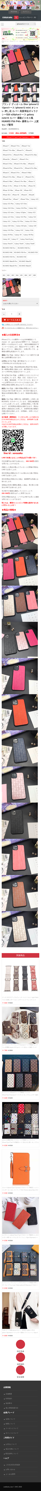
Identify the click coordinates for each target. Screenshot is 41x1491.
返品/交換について (12, 1449)
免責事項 (8, 1403)
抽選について (10, 1424)
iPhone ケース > (14, 41)
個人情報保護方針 (11, 1408)
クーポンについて (11, 1428)
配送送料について (11, 1453)
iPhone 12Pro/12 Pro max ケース (28, 41)
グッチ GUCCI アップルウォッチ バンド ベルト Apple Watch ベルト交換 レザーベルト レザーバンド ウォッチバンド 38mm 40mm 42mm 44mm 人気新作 (20, 1000)
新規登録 (14, 11)
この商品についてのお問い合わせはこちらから (18, 324)
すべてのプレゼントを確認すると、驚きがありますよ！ (21, 328)
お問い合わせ (10, 1469)
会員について (10, 1419)
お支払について (11, 1444)
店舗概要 (8, 1394)
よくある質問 (10, 1474)
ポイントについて (11, 1433)
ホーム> (6, 41)
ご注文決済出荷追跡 (12, 1465)
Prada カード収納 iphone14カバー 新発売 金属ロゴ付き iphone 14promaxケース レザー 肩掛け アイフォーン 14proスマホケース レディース (20, 1332)
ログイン (26, 11)
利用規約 (8, 1398)
